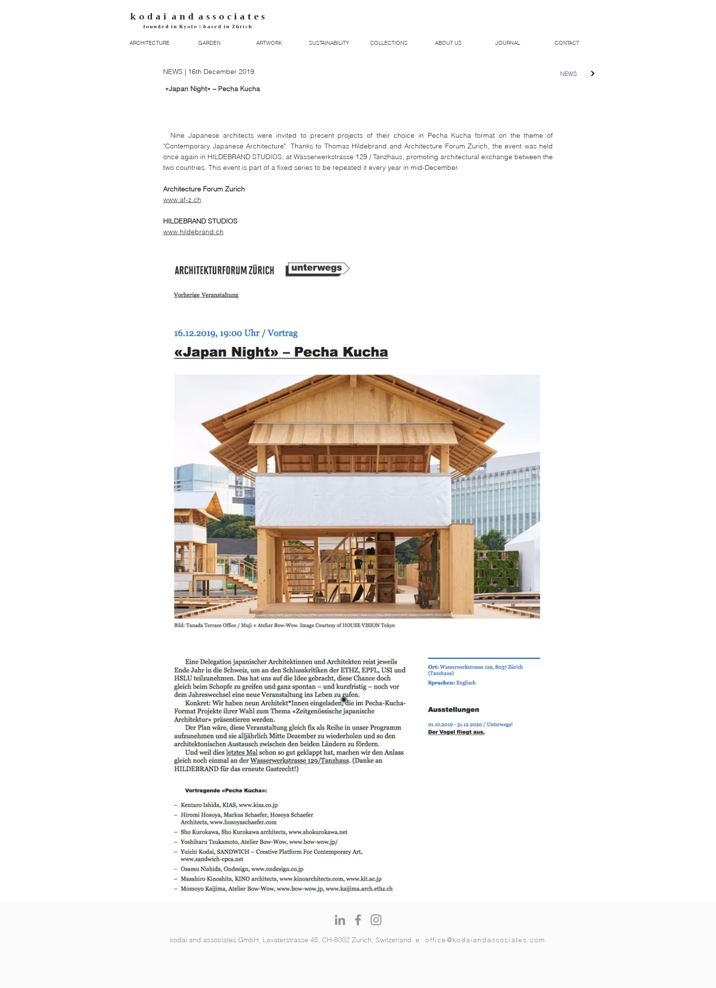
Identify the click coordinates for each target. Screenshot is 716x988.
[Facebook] (358, 920)
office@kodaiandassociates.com (485, 939)
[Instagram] (376, 920)
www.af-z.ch (182, 199)
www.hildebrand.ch (193, 231)
